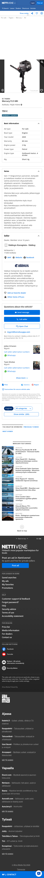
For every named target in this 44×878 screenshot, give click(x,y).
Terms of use (8, 612)
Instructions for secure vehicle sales (17, 389)
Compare (41, 13)
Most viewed (8, 431)
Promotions (7, 588)
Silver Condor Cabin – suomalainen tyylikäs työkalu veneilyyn (22, 497)
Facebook (30, 257)
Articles (33, 8)
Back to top (22, 531)
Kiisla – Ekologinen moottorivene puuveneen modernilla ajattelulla (22, 516)
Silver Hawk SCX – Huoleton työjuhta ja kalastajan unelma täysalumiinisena (22, 459)
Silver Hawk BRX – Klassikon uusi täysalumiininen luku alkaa (22, 488)
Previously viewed (31, 427)
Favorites (36, 13)
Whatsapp (11, 355)
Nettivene (8, 3)
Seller (6, 235)
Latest (12, 8)
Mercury (19, 18)
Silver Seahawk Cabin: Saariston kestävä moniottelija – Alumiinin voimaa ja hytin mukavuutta (22, 469)
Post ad (39, 3)
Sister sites (15, 3)
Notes (6, 171)
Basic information (11, 123)
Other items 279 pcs (15, 297)
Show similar (24, 14)
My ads (5, 581)
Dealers (18, 8)
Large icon (40, 63)
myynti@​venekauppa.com (18, 332)
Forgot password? (10, 602)
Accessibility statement (12, 616)
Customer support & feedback (16, 599)
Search (6, 8)
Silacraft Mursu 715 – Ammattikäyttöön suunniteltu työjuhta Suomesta (22, 506)
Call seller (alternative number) (16, 352)
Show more (21, 378)
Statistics (27, 385)
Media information (10, 630)
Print (6, 385)
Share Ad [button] (32, 13)
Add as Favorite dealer (16, 293)
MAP (9, 257)
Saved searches (9, 577)
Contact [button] (11, 874)
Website (19, 257)
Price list (6, 627)
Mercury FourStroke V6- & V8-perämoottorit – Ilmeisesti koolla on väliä (22, 450)
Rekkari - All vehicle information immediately (15, 662)
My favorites (8, 584)
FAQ (4, 605)
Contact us (7, 637)
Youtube (10, 654)
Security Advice (12, 668)
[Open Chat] (39, 873)
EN (40, 539)
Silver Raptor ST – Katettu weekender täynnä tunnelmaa (22, 478)
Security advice (9, 609)
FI (37, 539)
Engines (9, 408)
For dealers (7, 634)
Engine (11, 18)
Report (36, 385)
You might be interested (12, 427)
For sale (3, 18)
